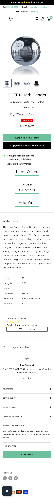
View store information (19, 163)
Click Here (33, 12)
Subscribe (27, 454)
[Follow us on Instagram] (16, 478)
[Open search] (37, 18)
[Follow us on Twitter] (10, 478)
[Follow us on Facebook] (5, 478)
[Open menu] (4, 19)
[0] (49, 19)
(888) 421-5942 (12, 7)
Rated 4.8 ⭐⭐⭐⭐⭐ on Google (27, 2)
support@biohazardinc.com (39, 7)
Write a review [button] (27, 329)
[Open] (7, 491)
